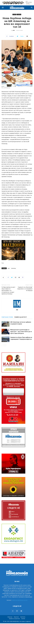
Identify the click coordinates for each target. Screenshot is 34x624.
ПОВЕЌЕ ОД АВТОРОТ (20, 317)
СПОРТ (14, 14)
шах (9, 268)
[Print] (19, 277)
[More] (27, 36)
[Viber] (22, 277)
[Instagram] (17, 611)
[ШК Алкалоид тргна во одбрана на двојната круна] (5, 324)
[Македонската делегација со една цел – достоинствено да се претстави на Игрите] (5, 331)
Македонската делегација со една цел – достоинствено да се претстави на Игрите (21, 331)
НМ (14, 30)
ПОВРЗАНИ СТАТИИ (7, 317)
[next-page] (5, 345)
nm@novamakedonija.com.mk (19, 600)
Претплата (22, 617)
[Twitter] (11, 277)
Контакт (23, 618)
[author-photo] (17, 307)
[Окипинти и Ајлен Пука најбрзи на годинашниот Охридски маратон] (5, 339)
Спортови (19, 14)
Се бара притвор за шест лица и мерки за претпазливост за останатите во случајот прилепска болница (8, 290)
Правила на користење (14, 618)
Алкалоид (13, 268)
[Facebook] (8, 277)
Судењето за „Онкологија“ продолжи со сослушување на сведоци (24, 288)
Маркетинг (16, 617)
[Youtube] (21, 611)
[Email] (15, 277)
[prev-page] (3, 345)
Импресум (10, 617)
